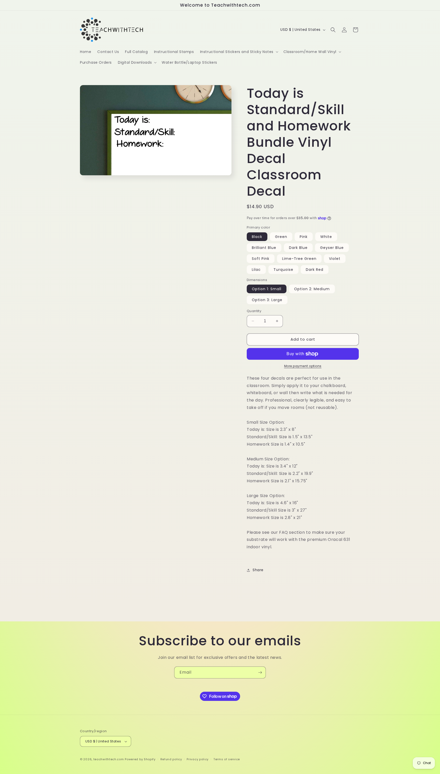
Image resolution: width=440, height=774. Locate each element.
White (326, 236)
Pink (304, 236)
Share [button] (258, 569)
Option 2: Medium (312, 288)
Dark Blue (298, 247)
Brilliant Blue (264, 247)
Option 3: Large (267, 299)
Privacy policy (198, 759)
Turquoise (283, 269)
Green (281, 236)
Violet (334, 258)
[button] (238, 51)
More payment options (303, 366)
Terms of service (226, 759)
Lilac (256, 269)
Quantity (254, 311)
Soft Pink (260, 258)
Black (257, 236)
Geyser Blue (332, 247)
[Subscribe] (260, 672)
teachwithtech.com (108, 759)
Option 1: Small (266, 288)
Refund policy (171, 759)
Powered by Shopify (140, 759)
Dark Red (314, 269)
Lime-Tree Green (299, 258)
